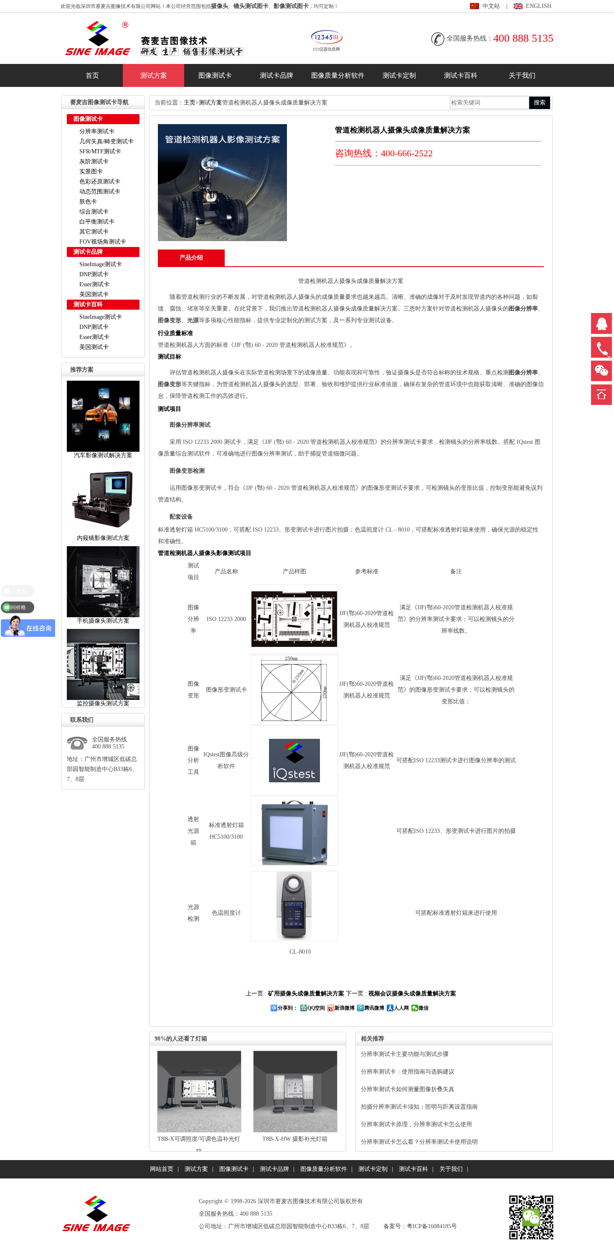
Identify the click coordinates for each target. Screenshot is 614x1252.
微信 (424, 1008)
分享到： (288, 1008)
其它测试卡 (94, 232)
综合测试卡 (94, 212)
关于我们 (522, 75)
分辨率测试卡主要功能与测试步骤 (405, 1054)
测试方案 (153, 75)
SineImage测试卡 (100, 264)
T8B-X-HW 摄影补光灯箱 (294, 1139)
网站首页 (161, 1169)
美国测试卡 (94, 294)
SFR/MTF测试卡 (100, 151)
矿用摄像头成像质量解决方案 (306, 993)
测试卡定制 (399, 75)
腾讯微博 (374, 1008)
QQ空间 (316, 1008)
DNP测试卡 (94, 274)
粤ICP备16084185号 (432, 1226)
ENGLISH (538, 6)
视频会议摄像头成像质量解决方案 (412, 993)
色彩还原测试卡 (99, 181)
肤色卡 (88, 201)
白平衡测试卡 (96, 222)
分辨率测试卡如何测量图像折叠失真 (407, 1089)
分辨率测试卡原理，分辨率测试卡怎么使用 (416, 1124)
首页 (92, 75)
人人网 (401, 1008)
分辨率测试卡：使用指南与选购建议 (407, 1072)
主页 (189, 102)
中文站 (491, 6)
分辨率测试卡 (96, 131)
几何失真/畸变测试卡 (106, 141)
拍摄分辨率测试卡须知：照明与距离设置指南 (419, 1107)
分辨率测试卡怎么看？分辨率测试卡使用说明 (419, 1142)
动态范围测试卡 (99, 191)
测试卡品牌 (276, 75)
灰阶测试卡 (94, 161)
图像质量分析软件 (338, 75)
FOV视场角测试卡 (102, 242)
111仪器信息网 (326, 49)
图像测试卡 (215, 75)
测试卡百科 (460, 75)
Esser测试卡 (94, 284)
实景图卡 (91, 171)
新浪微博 (345, 1008)
